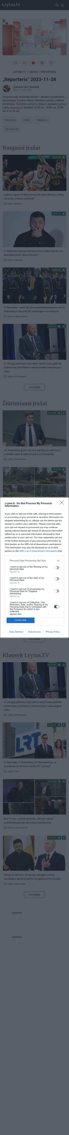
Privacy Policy (53, 631)
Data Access (34, 631)
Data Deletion (16, 631)
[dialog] (34, 567)
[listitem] (34, 560)
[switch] (56, 567)
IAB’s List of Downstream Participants (38, 551)
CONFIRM (20, 620)
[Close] (63, 504)
